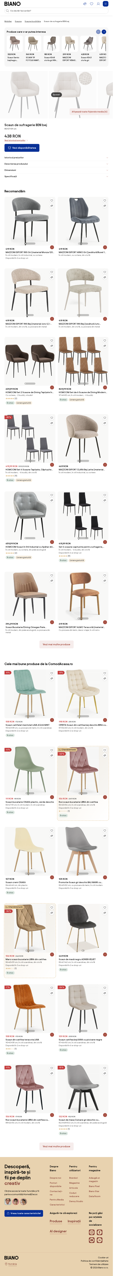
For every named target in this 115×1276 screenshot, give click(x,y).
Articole (73, 1188)
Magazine (74, 1183)
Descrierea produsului (16, 164)
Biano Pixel (94, 1186)
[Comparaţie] (52, 206)
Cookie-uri (103, 1257)
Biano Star (94, 1191)
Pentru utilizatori (75, 1168)
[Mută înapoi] (98, 32)
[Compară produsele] (85, 4)
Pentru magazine (94, 1168)
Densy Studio (76, 1201)
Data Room (94, 1196)
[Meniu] (105, 4)
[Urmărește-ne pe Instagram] (92, 1232)
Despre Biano (54, 1168)
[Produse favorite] (91, 4)
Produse (56, 1221)
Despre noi (55, 1178)
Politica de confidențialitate (94, 1261)
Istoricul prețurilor (14, 157)
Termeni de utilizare (98, 1264)
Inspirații (74, 1221)
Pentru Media (57, 1199)
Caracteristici (57, 1204)
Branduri (73, 1178)
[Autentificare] (98, 4)
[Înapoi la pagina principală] (12, 4)
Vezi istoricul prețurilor (14, 140)
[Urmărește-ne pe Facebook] (99, 1232)
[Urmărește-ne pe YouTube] (92, 1240)
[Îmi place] (52, 200)
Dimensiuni (10, 170)
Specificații (10, 176)
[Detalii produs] (52, 247)
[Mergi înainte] (104, 32)
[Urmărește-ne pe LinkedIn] (99, 1240)
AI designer (58, 1231)
